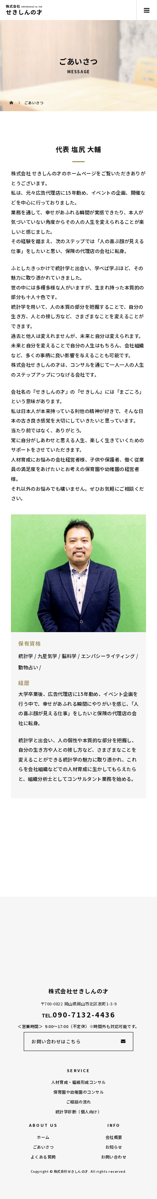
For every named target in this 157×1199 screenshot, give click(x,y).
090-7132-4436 (84, 1014)
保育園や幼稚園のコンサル (78, 1092)
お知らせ (114, 1147)
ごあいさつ (43, 1147)
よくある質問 (43, 1157)
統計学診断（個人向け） (78, 1111)
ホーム (43, 1137)
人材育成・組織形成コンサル (78, 1082)
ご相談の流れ (78, 1102)
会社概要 (114, 1137)
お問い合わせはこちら (56, 1041)
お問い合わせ (113, 1157)
